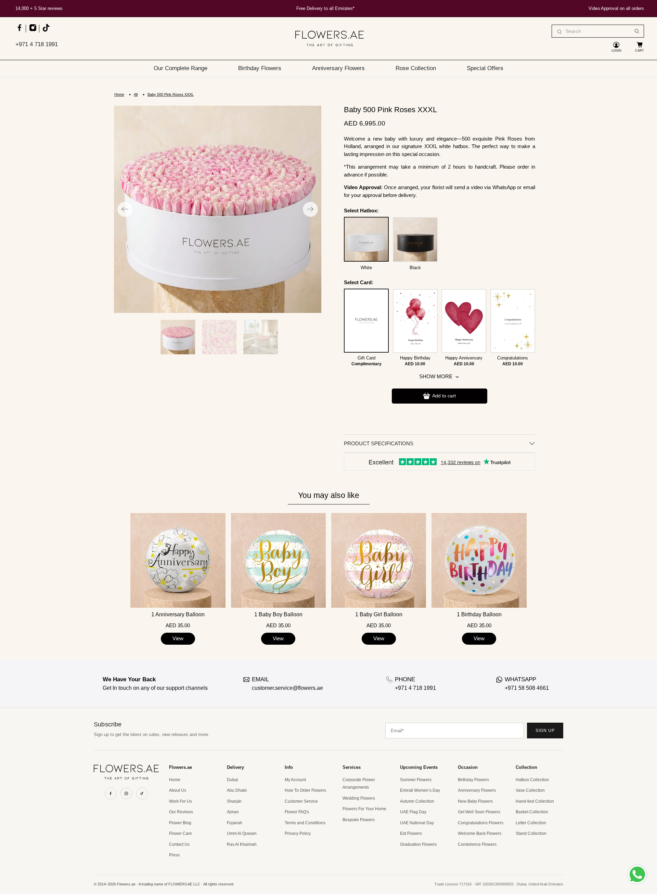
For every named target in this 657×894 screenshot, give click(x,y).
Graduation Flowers (418, 844)
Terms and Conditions (305, 822)
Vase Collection (530, 790)
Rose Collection (416, 68)
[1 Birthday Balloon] (478, 560)
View (177, 638)
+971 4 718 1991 (36, 44)
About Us (177, 790)
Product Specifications (378, 443)
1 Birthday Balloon (479, 614)
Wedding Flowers (359, 798)
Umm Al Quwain (242, 833)
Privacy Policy (298, 833)
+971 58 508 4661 (527, 688)
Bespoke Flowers (359, 819)
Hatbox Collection (532, 779)
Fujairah (234, 822)
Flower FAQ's (297, 812)
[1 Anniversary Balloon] (177, 560)
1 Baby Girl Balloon (378, 614)
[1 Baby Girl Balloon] (378, 560)
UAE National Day (417, 822)
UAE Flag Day (413, 812)
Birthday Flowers (259, 68)
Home (119, 94)
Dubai (232, 779)
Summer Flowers (415, 779)
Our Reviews (181, 812)
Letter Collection (531, 822)
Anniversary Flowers (338, 68)
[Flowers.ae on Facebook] (19, 31)
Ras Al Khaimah (242, 844)
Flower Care (180, 833)
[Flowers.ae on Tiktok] (46, 31)
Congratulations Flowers (480, 822)
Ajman (233, 812)
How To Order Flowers (305, 790)
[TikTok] (142, 793)
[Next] (310, 209)
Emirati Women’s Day (420, 790)
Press (174, 855)
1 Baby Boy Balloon (278, 614)
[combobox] (598, 31)
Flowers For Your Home (364, 808)
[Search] (637, 31)
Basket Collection (532, 812)
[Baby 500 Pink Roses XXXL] (217, 209)
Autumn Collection (417, 801)
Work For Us (180, 801)
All (136, 94)
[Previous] (124, 209)
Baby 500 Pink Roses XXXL (170, 94)
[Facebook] (110, 793)
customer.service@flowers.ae (287, 688)
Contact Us (179, 844)
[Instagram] (126, 793)
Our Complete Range (180, 68)
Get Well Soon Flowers (479, 812)
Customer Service (301, 801)
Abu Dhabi (237, 790)
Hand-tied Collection (535, 801)
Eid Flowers (411, 833)
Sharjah (234, 801)
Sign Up (545, 730)
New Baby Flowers (475, 801)
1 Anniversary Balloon (178, 614)
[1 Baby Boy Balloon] (278, 560)
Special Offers (485, 68)
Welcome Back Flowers (479, 833)
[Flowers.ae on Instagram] (33, 31)
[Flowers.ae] (329, 38)
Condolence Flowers (477, 844)
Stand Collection (531, 833)
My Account (295, 779)
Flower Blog (180, 822)
